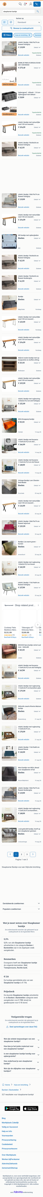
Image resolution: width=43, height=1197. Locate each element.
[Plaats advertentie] (37, 4)
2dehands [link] (13, 1164)
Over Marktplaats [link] (9, 1155)
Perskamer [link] (15, 1159)
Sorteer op (20, 18)
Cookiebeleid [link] (7, 1144)
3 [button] (27, 854)
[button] (25, 4)
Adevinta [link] (5, 1164)
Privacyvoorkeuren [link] (9, 1149)
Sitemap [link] (14, 1168)
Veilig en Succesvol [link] (10, 1127)
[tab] (5, 22)
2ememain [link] (6, 1168)
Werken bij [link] (6, 1159)
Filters (8, 35)
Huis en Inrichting (21, 35)
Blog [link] (4, 1118)
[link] (4, 4)
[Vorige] (10, 854)
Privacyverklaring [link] (9, 1140)
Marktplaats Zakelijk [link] (10, 1123)
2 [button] (21, 854)
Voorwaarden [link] (7, 1136)
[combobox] (18, 11)
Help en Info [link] (7, 1131)
